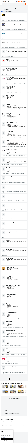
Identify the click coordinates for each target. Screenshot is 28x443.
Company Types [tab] (3, 421)
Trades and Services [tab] (13, 421)
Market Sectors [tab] (8, 421)
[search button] (25, 4)
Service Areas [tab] (18, 421)
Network (9, 1)
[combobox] (20, 4)
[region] (6, 436)
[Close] (12, 430)
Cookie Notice (5, 437)
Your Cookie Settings (6, 440)
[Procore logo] (4, 1)
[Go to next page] (18, 379)
